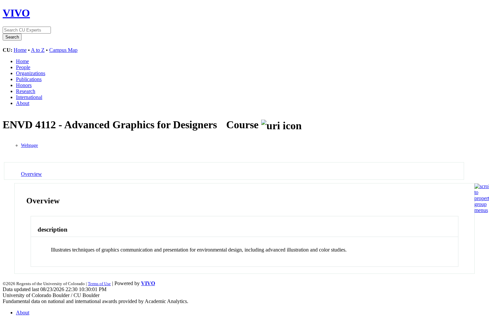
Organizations (30, 73)
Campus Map (63, 50)
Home (20, 50)
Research (25, 91)
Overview (31, 174)
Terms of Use (99, 283)
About (22, 103)
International (29, 97)
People (23, 67)
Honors (24, 85)
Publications (29, 79)
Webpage (29, 145)
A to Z (38, 50)
